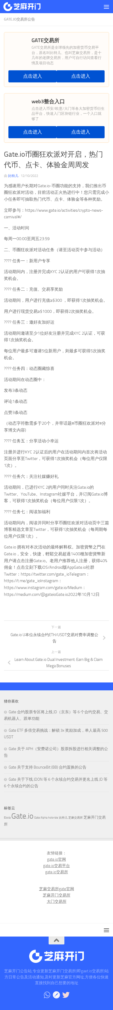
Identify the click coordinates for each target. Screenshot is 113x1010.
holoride (53, 817)
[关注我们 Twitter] (66, 995)
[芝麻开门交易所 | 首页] (28, 6)
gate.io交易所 (56, 872)
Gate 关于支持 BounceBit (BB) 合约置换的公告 (47, 767)
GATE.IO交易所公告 (19, 19)
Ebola (7, 817)
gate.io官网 (56, 859)
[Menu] (106, 6)
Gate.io (22, 816)
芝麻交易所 (75, 817)
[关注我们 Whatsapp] (47, 995)
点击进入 (32, 76)
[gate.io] (56, 995)
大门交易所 (56, 901)
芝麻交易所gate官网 (56, 889)
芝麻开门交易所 (56, 895)
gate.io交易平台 (56, 865)
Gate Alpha (40, 817)
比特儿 (13, 176)
